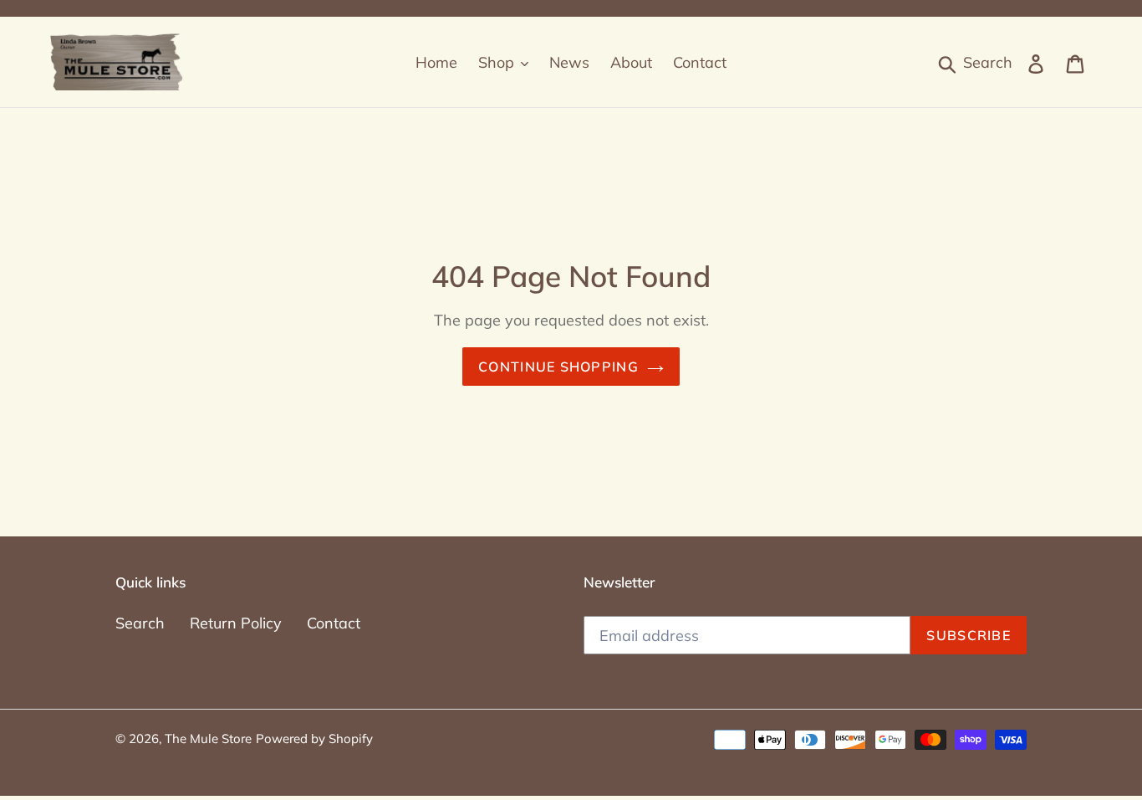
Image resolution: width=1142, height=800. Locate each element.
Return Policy (236, 623)
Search (140, 623)
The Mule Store (208, 738)
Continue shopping (558, 366)
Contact (333, 623)
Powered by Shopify (314, 738)
